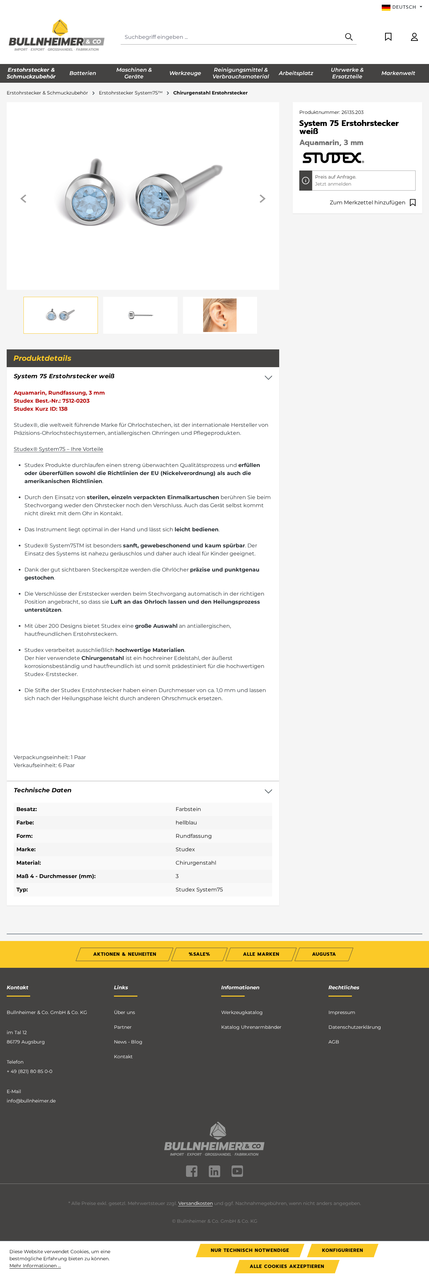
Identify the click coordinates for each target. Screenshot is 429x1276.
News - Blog (128, 1042)
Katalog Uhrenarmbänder (251, 1027)
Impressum (341, 1012)
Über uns (124, 1012)
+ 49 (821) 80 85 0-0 (29, 1071)
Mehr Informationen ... (35, 1266)
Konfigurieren (342, 1250)
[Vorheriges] (24, 199)
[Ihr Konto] (414, 37)
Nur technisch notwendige (250, 1250)
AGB (333, 1042)
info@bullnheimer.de (31, 1101)
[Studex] (332, 157)
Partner (123, 1027)
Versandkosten (195, 1203)
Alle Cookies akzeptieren (287, 1266)
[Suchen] (349, 37)
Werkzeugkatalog (242, 1012)
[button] (143, 791)
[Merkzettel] (388, 37)
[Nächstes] (262, 199)
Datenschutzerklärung (354, 1027)
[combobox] (231, 37)
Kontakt (123, 1057)
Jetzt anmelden (333, 184)
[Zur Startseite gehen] (57, 36)
